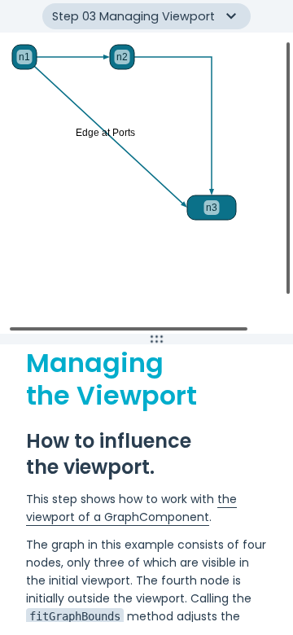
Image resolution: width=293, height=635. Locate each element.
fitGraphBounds (74, 616)
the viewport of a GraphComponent (131, 508)
